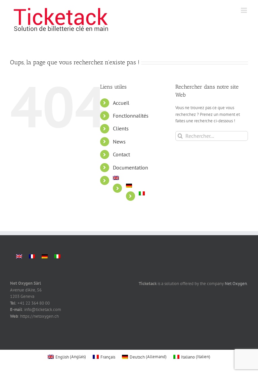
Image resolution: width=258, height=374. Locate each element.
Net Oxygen (236, 283)
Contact (121, 154)
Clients (121, 128)
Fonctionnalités (130, 115)
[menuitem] (139, 178)
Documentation (130, 167)
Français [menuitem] (107, 357)
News (119, 141)
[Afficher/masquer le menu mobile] (244, 10)
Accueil (121, 102)
